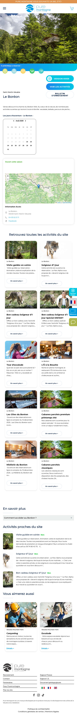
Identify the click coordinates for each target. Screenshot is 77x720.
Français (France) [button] (72, 300)
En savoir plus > (17, 281)
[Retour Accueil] (38, 8)
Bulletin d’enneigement (60, 95)
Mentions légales (52, 712)
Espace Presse (46, 675)
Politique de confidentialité (39, 709)
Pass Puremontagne (11, 686)
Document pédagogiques (50, 682)
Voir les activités (60, 87)
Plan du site (8, 690)
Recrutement (8, 675)
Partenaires (7, 682)
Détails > (10, 648)
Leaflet (59, 202)
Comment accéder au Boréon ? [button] (20, 518)
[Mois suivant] (25, 120)
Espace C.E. (44, 679)
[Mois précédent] (14, 120)
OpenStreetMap (67, 202)
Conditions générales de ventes (31, 712)
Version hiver (61, 79)
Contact (6, 679)
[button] (4, 8)
